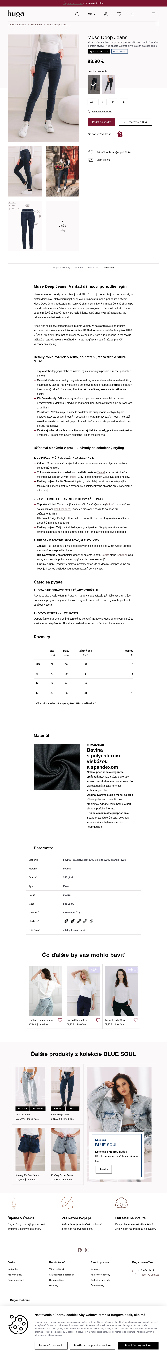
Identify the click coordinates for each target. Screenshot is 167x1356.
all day (66, 930)
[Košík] (132, 14)
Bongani (122, 555)
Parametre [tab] (93, 267)
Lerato (105, 555)
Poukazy (53, 1285)
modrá (66, 895)
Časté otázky (97, 1285)
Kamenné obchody (100, 1274)
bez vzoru (68, 903)
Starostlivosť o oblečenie (62, 1274)
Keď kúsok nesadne (101, 1280)
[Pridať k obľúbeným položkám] (60, 1020)
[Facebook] (80, 1250)
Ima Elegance (62, 509)
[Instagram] (87, 1250)
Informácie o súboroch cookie (48, 1335)
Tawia (100, 472)
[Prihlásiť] (105, 14)
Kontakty (95, 1269)
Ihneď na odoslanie (102, 111)
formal (74, 930)
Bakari (110, 504)
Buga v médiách (16, 1280)
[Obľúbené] (119, 14)
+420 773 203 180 (149, 1275)
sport (82, 930)
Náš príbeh (13, 1269)
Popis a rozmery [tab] (61, 267)
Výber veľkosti (56, 1269)
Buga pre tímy (56, 1280)
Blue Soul (119, 51)
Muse (66, 886)
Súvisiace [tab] (109, 267)
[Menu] (153, 14)
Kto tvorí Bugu (15, 1274)
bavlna (67, 868)
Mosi (73, 476)
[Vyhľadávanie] (77, 14)
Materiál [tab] (79, 267)
